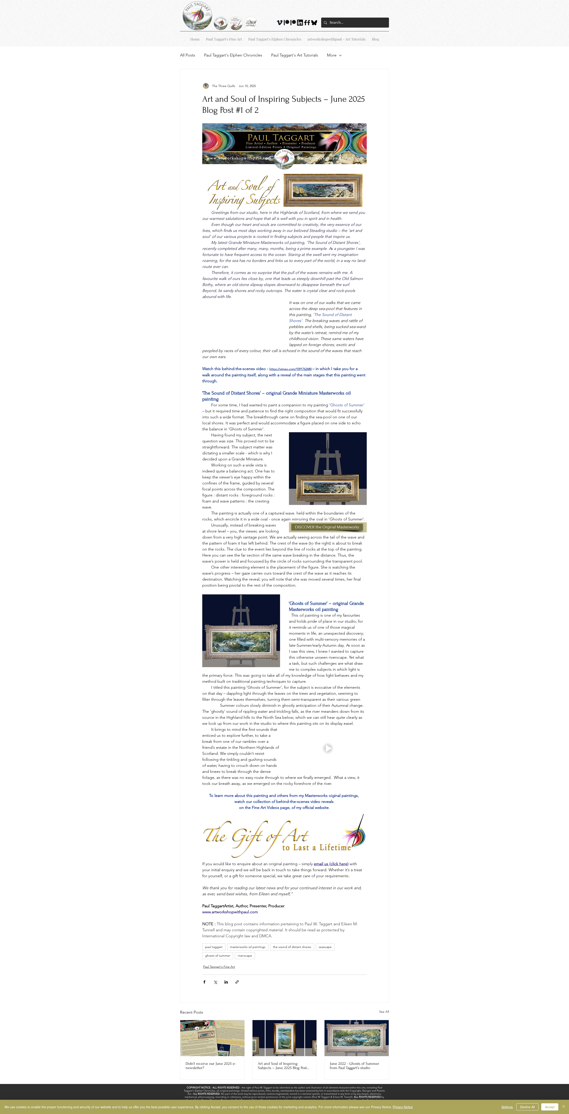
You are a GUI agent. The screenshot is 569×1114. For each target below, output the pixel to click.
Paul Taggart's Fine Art (219, 967)
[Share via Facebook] (204, 982)
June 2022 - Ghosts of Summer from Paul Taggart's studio (354, 1065)
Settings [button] (507, 1107)
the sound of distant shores (292, 947)
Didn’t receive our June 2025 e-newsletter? (211, 1065)
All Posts (187, 55)
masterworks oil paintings (247, 947)
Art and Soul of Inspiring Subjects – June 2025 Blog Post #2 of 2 (282, 1065)
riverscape (245, 956)
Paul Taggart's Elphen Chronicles (233, 55)
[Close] (563, 1106)
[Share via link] (237, 982)
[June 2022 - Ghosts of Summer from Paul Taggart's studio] (357, 1038)
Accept (550, 1107)
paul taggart (213, 947)
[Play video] (328, 748)
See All (384, 1012)
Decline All (527, 1107)
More (332, 55)
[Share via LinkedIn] (226, 982)
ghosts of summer (217, 956)
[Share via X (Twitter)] (215, 982)
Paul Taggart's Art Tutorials (294, 55)
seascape (325, 947)
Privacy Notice (403, 1107)
